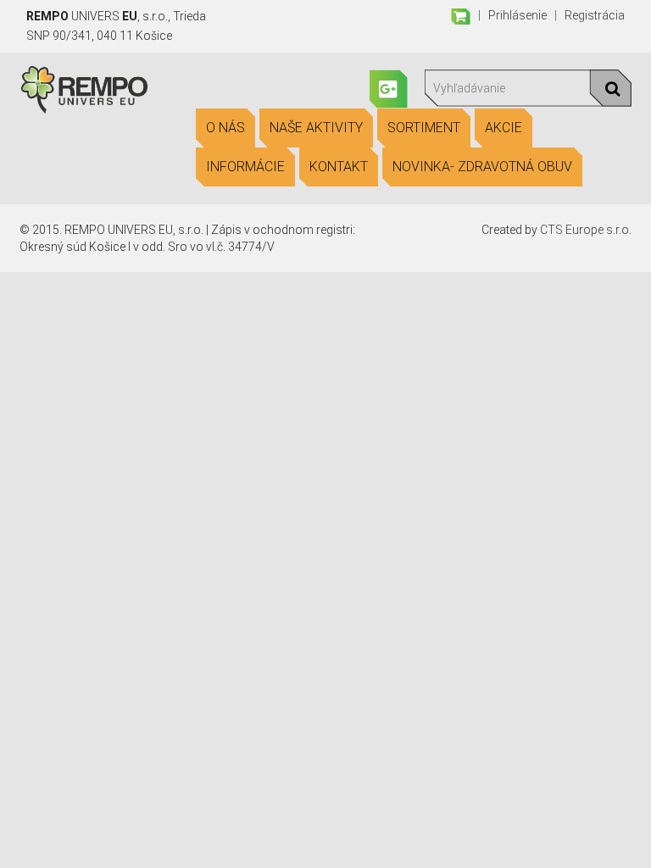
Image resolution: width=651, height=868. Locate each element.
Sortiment (423, 128)
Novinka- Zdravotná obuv (482, 167)
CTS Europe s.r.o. (586, 229)
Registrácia (595, 15)
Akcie (503, 128)
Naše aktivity (316, 128)
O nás (225, 128)
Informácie (245, 167)
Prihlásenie (517, 15)
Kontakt (338, 167)
